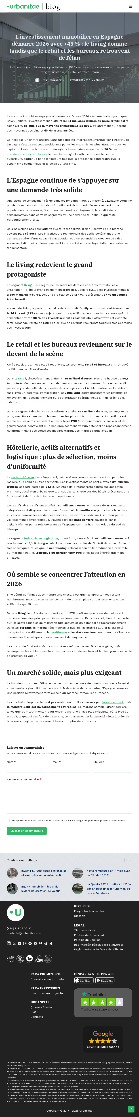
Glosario (79, 916)
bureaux (43, 411)
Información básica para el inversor (98, 944)
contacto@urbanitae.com (24, 933)
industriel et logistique (41, 538)
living (28, 285)
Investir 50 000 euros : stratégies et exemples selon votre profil (43, 873)
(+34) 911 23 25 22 (19, 928)
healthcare (58, 632)
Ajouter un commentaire (24, 779)
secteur (22, 477)
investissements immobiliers (27, 154)
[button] (103, 1039)
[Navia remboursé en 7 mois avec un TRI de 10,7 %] (77, 873)
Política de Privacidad (89, 935)
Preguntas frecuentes (89, 911)
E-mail (55, 762)
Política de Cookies (87, 939)
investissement (112, 702)
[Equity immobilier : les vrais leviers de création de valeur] (12, 888)
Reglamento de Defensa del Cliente (98, 949)
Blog (34, 1012)
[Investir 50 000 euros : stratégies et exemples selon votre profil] (12, 873)
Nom (11, 762)
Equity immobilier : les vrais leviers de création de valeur (40, 889)
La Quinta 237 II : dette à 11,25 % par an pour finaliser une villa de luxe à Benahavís (109, 889)
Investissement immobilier (87, 80)
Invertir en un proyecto (47, 993)
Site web (98, 762)
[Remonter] (131, 1109)
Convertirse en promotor (48, 979)
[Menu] (130, 6)
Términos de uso (85, 930)
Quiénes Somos (41, 1007)
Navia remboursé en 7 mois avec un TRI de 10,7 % (108, 873)
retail (22, 378)
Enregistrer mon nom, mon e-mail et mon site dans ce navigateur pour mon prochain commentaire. (69, 820)
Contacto (37, 1016)
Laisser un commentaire (26, 830)
